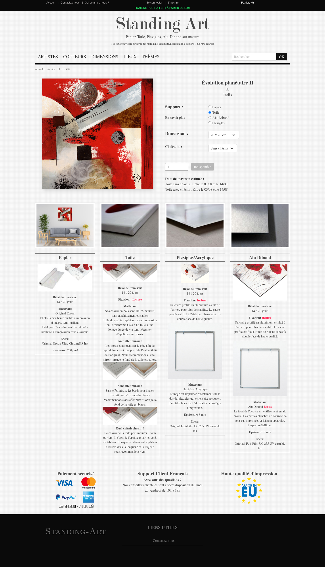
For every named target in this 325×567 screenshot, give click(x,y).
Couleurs (74, 56)
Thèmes (150, 56)
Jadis (67, 69)
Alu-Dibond (220, 117)
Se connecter (154, 2)
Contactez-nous (70, 2)
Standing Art (162, 24)
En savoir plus (175, 117)
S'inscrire (173, 2)
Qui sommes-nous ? (97, 2)
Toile (215, 112)
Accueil (50, 2)
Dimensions (104, 56)
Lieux (130, 56)
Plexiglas (218, 123)
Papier (216, 107)
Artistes (48, 56)
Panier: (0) (247, 2)
